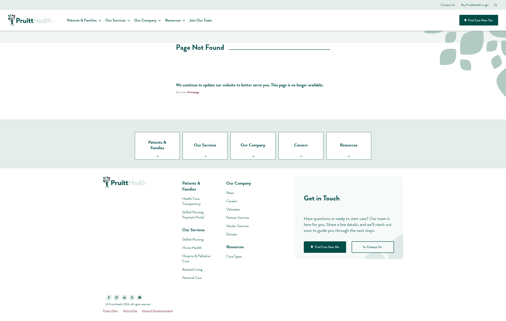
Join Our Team (200, 20)
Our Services (115, 20)
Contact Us (448, 5)
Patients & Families (82, 20)
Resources (173, 20)
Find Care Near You (480, 20)
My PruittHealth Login (475, 5)
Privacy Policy (110, 311)
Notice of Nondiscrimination (157, 311)
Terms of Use (130, 311)
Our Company (145, 20)
